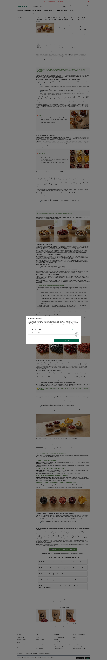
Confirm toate (66, 340)
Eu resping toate (40, 340)
